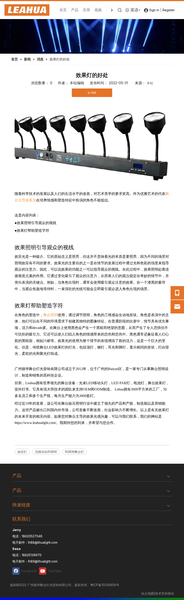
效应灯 (22, 452)
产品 (74, 10)
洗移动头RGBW (46, 452)
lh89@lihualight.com (42, 561)
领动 (171, 593)
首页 (63, 10)
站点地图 (147, 593)
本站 (150, 83)
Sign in (154, 10)
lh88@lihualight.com (42, 542)
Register (168, 10)
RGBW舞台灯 (74, 452)
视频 (98, 10)
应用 (86, 10)
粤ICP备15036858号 (104, 585)
